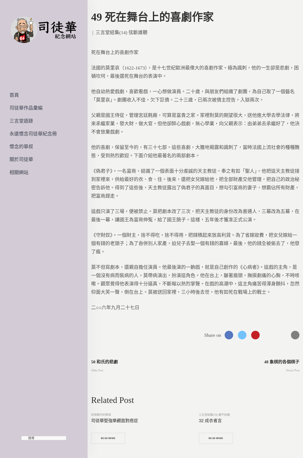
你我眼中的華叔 (101, 414)
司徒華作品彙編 (26, 108)
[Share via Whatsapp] (268, 335)
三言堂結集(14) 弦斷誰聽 (121, 32)
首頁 (14, 95)
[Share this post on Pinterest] (255, 335)
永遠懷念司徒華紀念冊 (33, 133)
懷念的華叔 (21, 146)
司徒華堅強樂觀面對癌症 (114, 420)
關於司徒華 (21, 159)
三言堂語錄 (21, 121)
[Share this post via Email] (295, 335)
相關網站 (18, 172)
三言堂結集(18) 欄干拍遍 (214, 414)
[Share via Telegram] (282, 335)
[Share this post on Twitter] (242, 335)
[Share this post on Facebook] (229, 335)
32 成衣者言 (210, 420)
